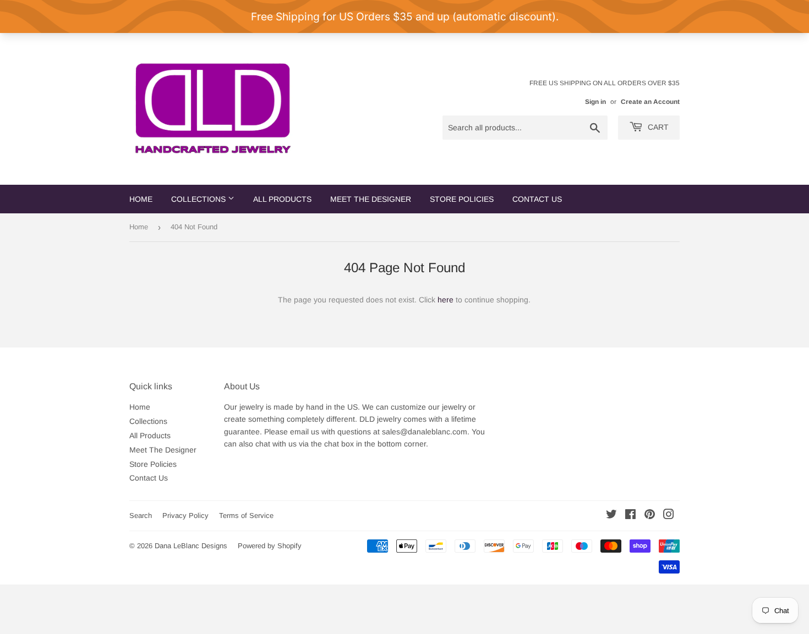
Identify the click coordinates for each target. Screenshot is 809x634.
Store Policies (462, 199)
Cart (657, 127)
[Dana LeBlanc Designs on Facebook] (630, 515)
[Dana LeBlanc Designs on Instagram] (668, 515)
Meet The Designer (370, 199)
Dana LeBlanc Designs (191, 546)
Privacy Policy (185, 515)
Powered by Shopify (270, 546)
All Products (282, 199)
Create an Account (650, 102)
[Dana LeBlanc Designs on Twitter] (611, 515)
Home (140, 199)
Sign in (595, 102)
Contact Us (537, 199)
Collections (199, 199)
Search (140, 515)
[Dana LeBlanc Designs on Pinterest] (649, 515)
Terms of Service (246, 515)
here (445, 299)
